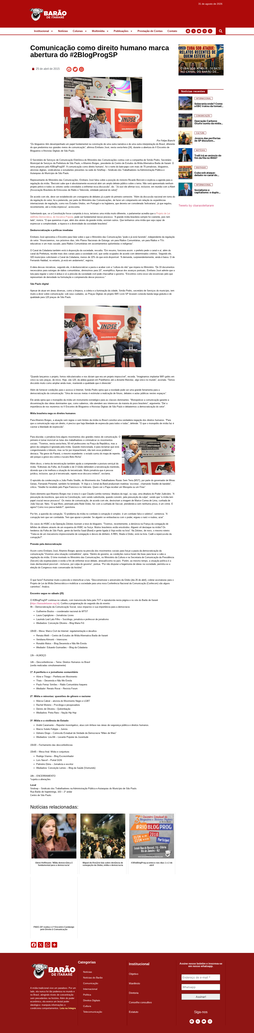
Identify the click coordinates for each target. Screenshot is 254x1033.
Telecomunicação (92, 1011)
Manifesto (134, 983)
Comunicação (90, 983)
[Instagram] (204, 31)
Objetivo (133, 973)
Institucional (41, 31)
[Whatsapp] (210, 31)
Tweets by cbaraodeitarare (196, 205)
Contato (172, 31)
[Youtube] (199, 31)
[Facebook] (188, 31)
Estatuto (133, 1011)
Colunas (78, 31)
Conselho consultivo (140, 1002)
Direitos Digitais (91, 1000)
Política (87, 994)
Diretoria (133, 992)
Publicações (121, 31)
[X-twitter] (193, 31)
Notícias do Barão (93, 977)
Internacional (90, 989)
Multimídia (98, 31)
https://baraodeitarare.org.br (45, 603)
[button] (220, 31)
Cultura (87, 1006)
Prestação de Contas (150, 31)
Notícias (63, 31)
